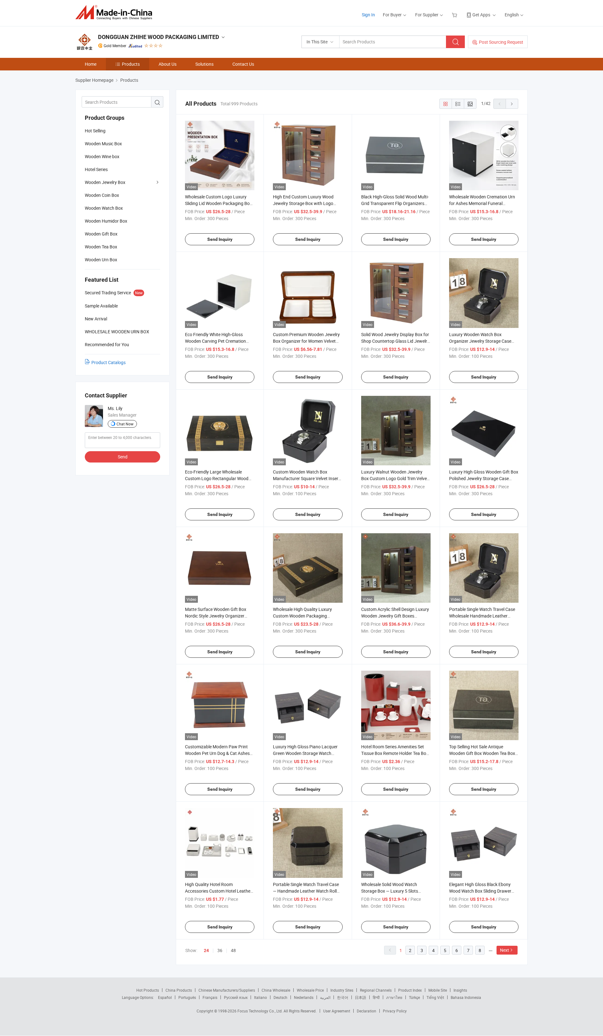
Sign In (368, 15)
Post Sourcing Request (501, 42)
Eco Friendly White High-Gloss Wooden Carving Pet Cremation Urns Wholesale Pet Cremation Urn (218, 341)
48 (233, 950)
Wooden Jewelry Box (105, 182)
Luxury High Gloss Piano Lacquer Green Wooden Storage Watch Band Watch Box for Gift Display (305, 753)
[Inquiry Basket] (455, 15)
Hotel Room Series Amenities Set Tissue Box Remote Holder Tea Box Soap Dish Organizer (394, 753)
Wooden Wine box (102, 156)
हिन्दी (376, 997)
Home (90, 64)
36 (219, 950)
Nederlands (303, 997)
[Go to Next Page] (512, 103)
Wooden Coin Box (102, 195)
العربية (325, 997)
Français (210, 997)
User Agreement (336, 1010)
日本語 (360, 997)
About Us (168, 64)
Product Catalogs (108, 362)
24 (206, 950)
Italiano (260, 997)
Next (504, 950)
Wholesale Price (310, 990)
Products (131, 64)
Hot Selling (95, 131)
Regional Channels (376, 990)
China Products (179, 990)
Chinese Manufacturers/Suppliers (226, 990)
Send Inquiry (219, 239)
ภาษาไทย (394, 997)
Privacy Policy (395, 1010)
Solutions (204, 64)
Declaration (366, 1010)
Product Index (410, 990)
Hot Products (147, 990)
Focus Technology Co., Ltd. (260, 1010)
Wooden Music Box (103, 144)
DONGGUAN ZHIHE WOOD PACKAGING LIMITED (158, 37)
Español (165, 997)
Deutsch (280, 997)
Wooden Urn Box (101, 260)
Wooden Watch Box (104, 208)
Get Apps (481, 15)
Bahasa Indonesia (466, 997)
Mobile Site (437, 990)
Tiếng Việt (435, 997)
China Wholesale (276, 990)
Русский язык (235, 997)
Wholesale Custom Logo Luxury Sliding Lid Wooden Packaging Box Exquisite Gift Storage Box (218, 203)
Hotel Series (96, 169)
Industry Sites (341, 990)
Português (187, 997)
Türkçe (414, 997)
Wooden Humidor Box (106, 221)
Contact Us (243, 64)
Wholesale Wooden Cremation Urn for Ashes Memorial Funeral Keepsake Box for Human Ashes (482, 203)
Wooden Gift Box (101, 234)
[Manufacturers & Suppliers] (115, 12)
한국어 (342, 997)
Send (123, 457)
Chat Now (125, 423)
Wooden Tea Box (101, 247)
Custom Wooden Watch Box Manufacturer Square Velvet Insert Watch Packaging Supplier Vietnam (307, 478)
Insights (460, 990)
